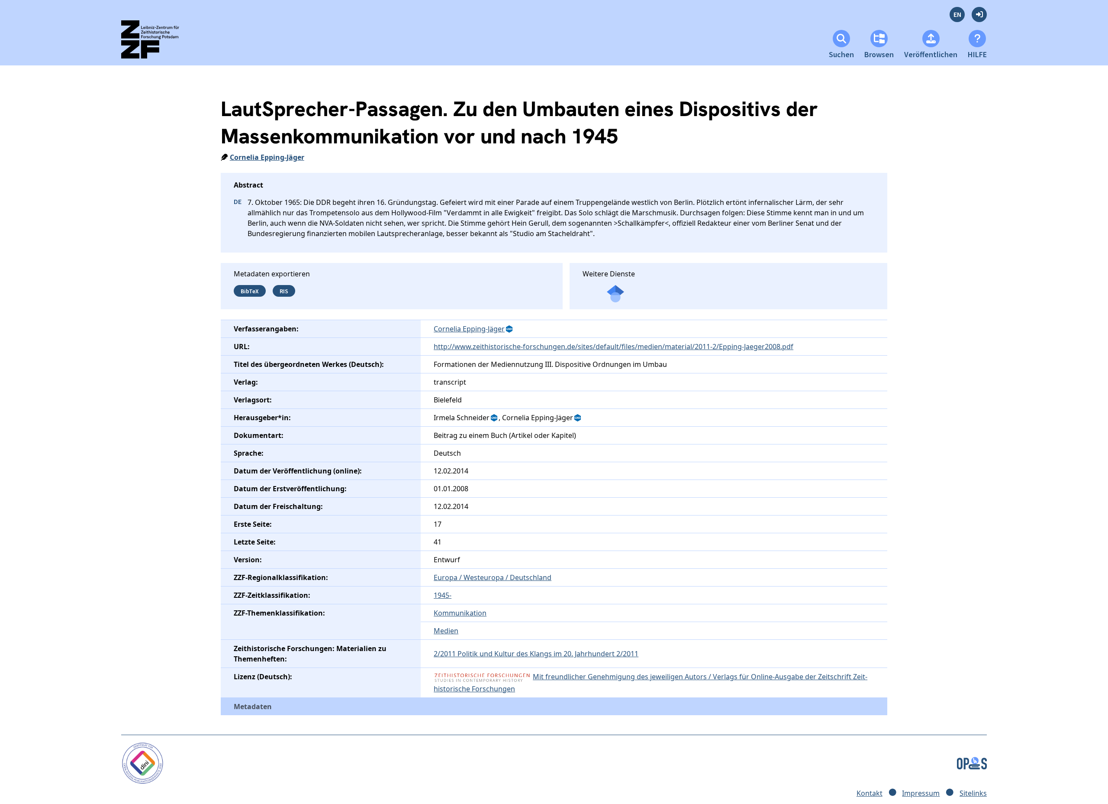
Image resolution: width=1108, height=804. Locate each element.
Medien (446, 630)
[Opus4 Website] (972, 762)
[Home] (157, 43)
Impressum (921, 793)
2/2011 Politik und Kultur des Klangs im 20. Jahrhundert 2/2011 (536, 653)
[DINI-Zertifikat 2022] (142, 762)
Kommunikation (460, 613)
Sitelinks (973, 793)
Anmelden (979, 14)
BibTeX (250, 291)
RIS (284, 291)
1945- (442, 595)
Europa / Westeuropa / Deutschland (492, 577)
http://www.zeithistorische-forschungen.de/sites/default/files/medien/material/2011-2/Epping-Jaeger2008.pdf (613, 346)
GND (510, 329)
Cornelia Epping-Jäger (267, 157)
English (957, 14)
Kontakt (870, 793)
